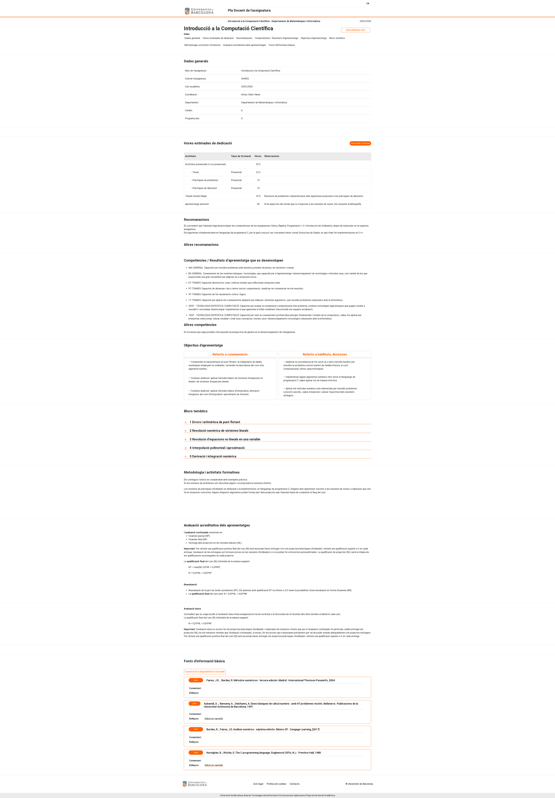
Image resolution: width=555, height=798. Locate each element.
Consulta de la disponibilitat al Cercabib (205, 671)
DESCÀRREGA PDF (355, 30)
